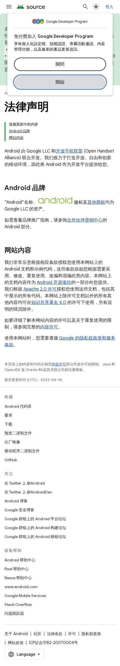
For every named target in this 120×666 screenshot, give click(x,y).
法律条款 (55, 633)
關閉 (60, 64)
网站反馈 (15, 642)
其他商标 (96, 202)
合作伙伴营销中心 (85, 220)
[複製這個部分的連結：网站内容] (36, 250)
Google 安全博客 (19, 509)
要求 (8, 415)
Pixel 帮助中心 (16, 568)
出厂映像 (12, 441)
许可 (72, 633)
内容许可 (49, 327)
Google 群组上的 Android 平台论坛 (35, 518)
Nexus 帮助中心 (18, 577)
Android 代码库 (18, 406)
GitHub (10, 459)
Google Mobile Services (25, 595)
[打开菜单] (9, 6)
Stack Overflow (18, 604)
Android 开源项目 (54, 282)
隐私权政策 (91, 633)
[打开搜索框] (85, 6)
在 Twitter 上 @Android (24, 483)
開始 (60, 82)
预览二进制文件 (18, 433)
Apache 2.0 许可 (40, 289)
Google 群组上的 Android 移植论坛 (35, 536)
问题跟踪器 (14, 613)
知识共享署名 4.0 (48, 302)
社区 (37, 633)
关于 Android (16, 633)
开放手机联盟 (69, 151)
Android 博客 (16, 500)
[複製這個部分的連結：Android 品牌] (51, 188)
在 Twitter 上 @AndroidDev (28, 492)
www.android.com (21, 586)
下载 (8, 424)
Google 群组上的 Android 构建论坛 (35, 527)
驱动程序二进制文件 (22, 450)
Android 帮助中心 (19, 559)
